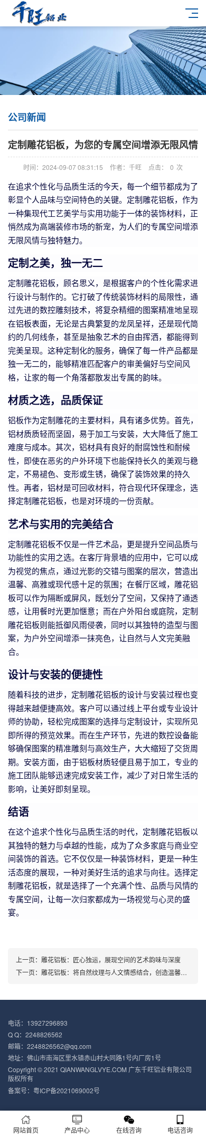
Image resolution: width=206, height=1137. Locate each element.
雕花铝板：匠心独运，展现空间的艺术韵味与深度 (111, 959)
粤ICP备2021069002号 (66, 1090)
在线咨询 (129, 1129)
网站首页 (26, 1129)
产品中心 (77, 1129)
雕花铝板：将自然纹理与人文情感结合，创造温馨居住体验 (123, 972)
